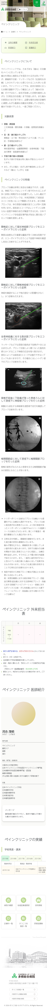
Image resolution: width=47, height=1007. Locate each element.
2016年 (29, 858)
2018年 (13, 858)
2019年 (5, 858)
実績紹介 (32, 47)
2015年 (38, 858)
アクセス (24, 9)
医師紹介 (12, 47)
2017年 (21, 858)
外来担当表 (33, 42)
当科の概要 (12, 42)
